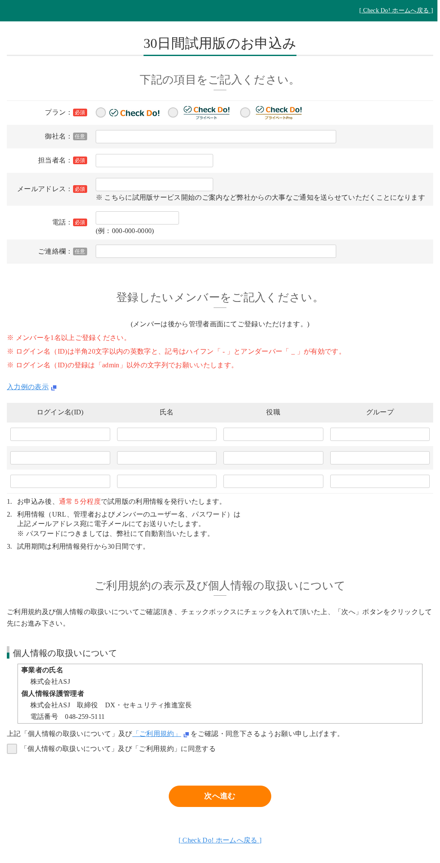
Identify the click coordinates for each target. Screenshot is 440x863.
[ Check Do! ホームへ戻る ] (396, 10)
